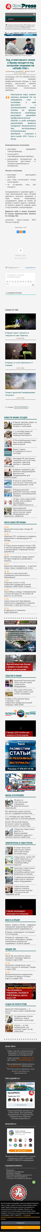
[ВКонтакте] (18, 232)
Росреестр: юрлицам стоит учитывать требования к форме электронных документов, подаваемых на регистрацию (18, 908)
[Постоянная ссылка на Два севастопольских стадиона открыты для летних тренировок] (9, 696)
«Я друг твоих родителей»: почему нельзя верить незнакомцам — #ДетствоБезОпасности (24, 502)
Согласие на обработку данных (19, 1178)
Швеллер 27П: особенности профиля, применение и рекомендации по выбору (20, 538)
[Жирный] (7, 281)
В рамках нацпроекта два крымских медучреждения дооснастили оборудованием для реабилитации (19, 473)
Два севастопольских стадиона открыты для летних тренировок (23, 692)
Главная (10, 25)
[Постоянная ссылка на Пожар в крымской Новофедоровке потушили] (20, 389)
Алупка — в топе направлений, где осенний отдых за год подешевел (23, 1028)
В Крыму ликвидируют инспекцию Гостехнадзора (20, 933)
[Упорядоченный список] (18, 281)
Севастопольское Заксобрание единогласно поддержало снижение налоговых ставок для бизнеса (19, 603)
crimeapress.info (15, 1066)
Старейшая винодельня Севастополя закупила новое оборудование (24, 879)
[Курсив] (10, 281)
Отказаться (20, 1223)
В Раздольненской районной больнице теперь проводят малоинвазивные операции (24, 493)
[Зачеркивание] (15, 281)
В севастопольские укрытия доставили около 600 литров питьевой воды (22, 851)
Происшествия (18, 25)
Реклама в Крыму (13, 1173)
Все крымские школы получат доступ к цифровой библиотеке (18, 812)
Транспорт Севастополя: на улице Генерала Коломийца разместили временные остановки (24, 871)
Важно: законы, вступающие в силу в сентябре (22, 451)
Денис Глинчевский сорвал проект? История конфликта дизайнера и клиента (19, 559)
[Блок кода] (25, 281)
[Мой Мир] (24, 232)
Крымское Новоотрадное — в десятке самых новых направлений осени (20, 567)
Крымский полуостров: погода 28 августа (18, 530)
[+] (7, 284)
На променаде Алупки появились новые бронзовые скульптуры (24, 1018)
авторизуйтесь (30, 267)
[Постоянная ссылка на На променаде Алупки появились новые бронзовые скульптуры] (9, 1022)
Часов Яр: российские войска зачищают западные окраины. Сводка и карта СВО (18, 958)
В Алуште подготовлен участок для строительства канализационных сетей (24, 483)
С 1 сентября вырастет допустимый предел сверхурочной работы (23, 433)
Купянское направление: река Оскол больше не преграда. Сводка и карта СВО (20, 967)
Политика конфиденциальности (19, 1175)
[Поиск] (34, 14)
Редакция (10, 1170)
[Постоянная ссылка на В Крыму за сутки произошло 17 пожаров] (20, 359)
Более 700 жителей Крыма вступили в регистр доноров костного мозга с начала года (17, 824)
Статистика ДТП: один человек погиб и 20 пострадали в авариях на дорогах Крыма (16, 731)
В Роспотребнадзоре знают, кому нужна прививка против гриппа (25, 442)
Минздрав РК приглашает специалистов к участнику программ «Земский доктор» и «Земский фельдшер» (20, 462)
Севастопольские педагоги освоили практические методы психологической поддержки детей (18, 890)
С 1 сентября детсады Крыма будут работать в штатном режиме (20, 818)
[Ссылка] (28, 281)
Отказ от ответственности (16, 1177)
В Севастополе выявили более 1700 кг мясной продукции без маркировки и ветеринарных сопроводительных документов (20, 549)
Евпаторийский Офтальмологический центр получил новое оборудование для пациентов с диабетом (18, 512)
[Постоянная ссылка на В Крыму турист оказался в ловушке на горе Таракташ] (20, 329)
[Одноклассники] (21, 232)
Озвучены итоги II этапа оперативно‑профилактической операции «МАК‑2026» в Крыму (17, 585)
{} (31, 281)
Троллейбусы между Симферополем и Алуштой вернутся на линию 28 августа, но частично (20, 594)
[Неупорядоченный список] (20, 281)
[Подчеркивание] (12, 281)
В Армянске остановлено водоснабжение (14, 611)
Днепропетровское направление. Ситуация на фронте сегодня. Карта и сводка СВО (19, 976)
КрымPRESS (20, 71)
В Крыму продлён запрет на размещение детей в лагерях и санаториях (25, 424)
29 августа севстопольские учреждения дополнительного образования (17, 575)
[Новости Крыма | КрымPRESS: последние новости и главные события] (21, 9)
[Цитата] (23, 281)
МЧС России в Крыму (21, 407)
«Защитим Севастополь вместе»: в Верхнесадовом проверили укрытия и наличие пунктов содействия (20, 833)
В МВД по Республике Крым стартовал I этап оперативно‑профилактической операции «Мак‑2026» (18, 702)
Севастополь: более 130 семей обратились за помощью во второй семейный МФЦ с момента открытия (20, 861)
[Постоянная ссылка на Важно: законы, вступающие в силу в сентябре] (8, 455)
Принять (20, 1227)
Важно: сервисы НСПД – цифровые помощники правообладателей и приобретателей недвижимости (20, 927)
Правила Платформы (15, 1172)
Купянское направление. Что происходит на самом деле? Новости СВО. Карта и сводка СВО (18, 994)
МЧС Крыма (27, 25)
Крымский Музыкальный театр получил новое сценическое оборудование (24, 683)
